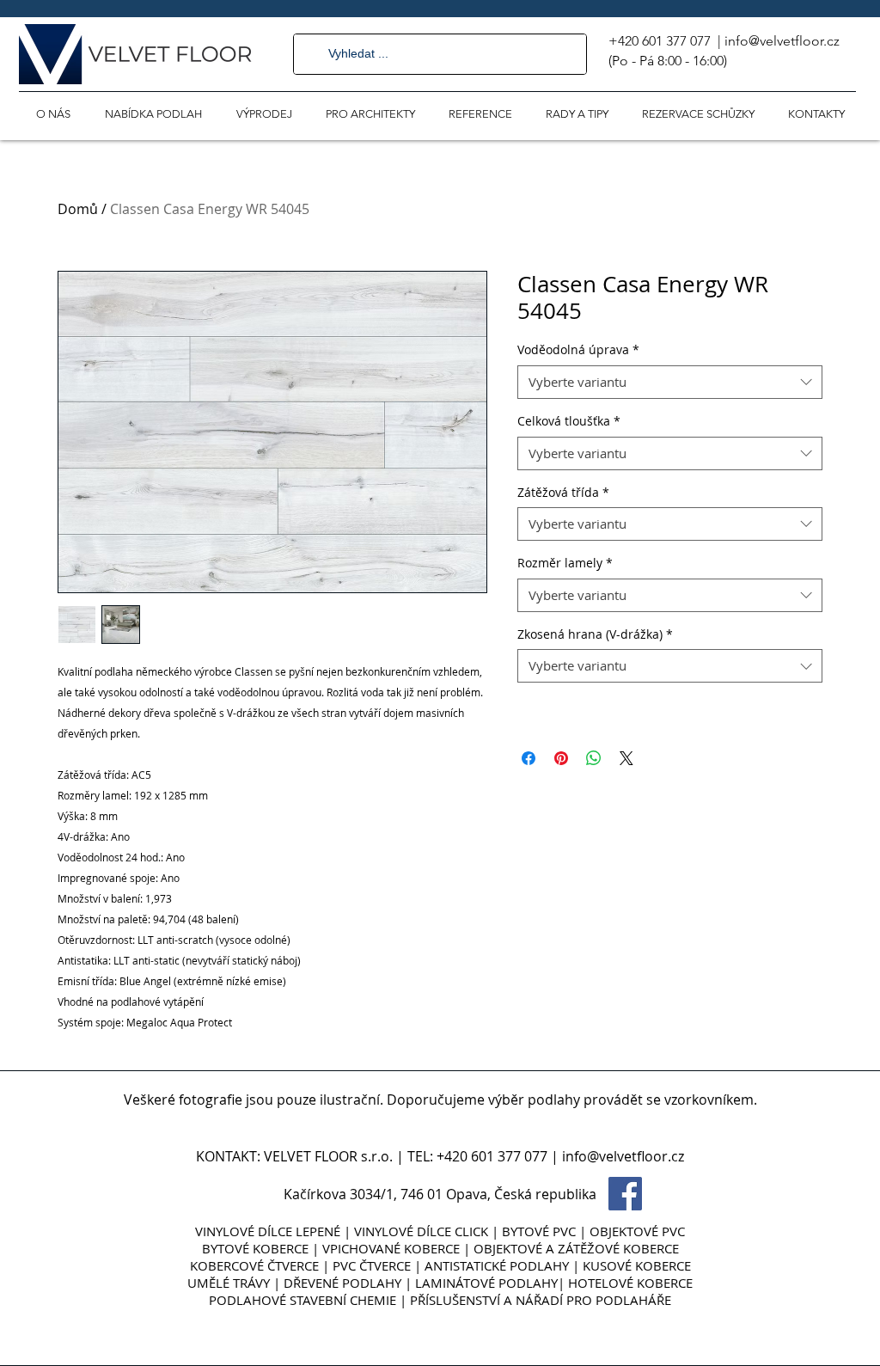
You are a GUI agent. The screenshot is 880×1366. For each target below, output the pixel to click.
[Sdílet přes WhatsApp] (594, 758)
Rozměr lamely (565, 562)
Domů (78, 208)
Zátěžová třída (563, 492)
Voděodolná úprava (578, 349)
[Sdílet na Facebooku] (528, 758)
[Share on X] (626, 758)
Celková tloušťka (568, 421)
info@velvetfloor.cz (782, 41)
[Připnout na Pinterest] (561, 758)
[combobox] (669, 382)
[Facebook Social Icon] (625, 1193)
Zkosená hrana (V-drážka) (595, 634)
